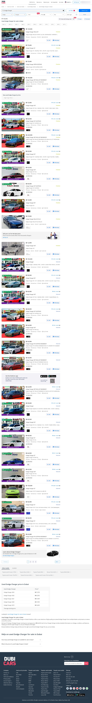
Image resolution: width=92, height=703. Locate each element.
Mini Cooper (57, 693)
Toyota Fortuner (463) (26, 575)
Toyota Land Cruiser (46, 672)
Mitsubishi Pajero (45, 693)
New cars (68, 674)
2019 (28, 24)
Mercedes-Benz (32, 674)
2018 (34, 24)
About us (6, 674)
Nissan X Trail (57, 689)
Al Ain (17, 676)
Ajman (17, 678)
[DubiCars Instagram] (74, 688)
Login (86, 2)
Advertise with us (8, 683)
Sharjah (18, 687)
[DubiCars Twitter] (84, 688)
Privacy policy (7, 678)
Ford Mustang (44, 685)
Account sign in (7, 681)
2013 (46, 24)
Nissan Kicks (57, 678)
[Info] (60, 19)
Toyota (30, 672)
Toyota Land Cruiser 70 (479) (9, 575)
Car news (68, 678)
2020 (23, 24)
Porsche (31, 695)
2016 (58, 24)
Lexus (30, 678)
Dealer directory (8, 685)
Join (86, 663)
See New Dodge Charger (8, 555)
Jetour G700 (57, 681)
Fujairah (18, 683)
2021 (10, 24)
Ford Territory (57, 695)
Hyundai (31, 687)
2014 (52, 24)
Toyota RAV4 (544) (65, 572)
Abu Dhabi (18, 674)
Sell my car (76, 2)
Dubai (17, 681)
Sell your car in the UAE (72, 681)
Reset (84, 14)
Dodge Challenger (58, 687)
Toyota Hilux (44, 689)
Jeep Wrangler (44, 691)
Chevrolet (31, 689)
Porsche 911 (57, 676)
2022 (3, 24)
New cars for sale (70, 676)
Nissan (30, 676)
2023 (16, 24)
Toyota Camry (44, 678)
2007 (40, 24)
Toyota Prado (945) (38, 572)
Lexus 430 (43, 695)
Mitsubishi (31, 691)
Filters (72, 10)
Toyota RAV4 (57, 691)
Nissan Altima (44, 681)
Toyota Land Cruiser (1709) (9, 572)
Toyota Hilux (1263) (25, 572)
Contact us (6, 672)
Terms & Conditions (9, 676)
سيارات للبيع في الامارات (71, 683)
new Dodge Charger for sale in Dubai (17, 614)
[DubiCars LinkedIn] (67, 688)
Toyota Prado (44, 676)
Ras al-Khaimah (20, 685)
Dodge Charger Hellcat (8, 97)
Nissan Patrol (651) (52, 572)
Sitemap (68, 670)
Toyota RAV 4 (44, 683)
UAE (17, 672)
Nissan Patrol (44, 674)
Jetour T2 (56, 672)
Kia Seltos (56, 685)
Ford (30, 683)
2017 (64, 24)
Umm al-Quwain (20, 689)
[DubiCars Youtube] (77, 688)
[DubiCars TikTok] (80, 688)
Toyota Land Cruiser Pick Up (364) (44, 575)
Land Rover (31, 685)
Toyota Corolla (44, 687)
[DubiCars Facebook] (71, 688)
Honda (30, 693)
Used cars (68, 672)
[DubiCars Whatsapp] (87, 688)
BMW (30, 681)
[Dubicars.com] (10, 661)
